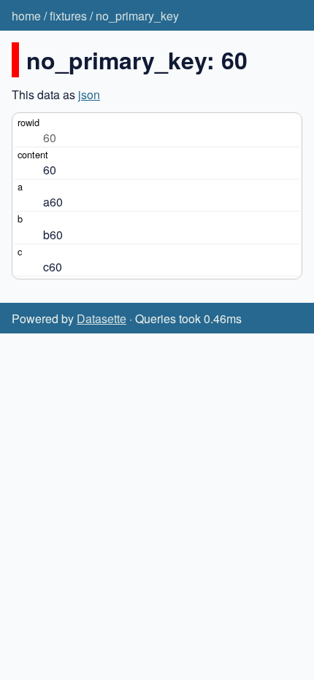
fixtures (68, 15)
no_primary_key (137, 15)
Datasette (101, 318)
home (26, 15)
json (89, 94)
